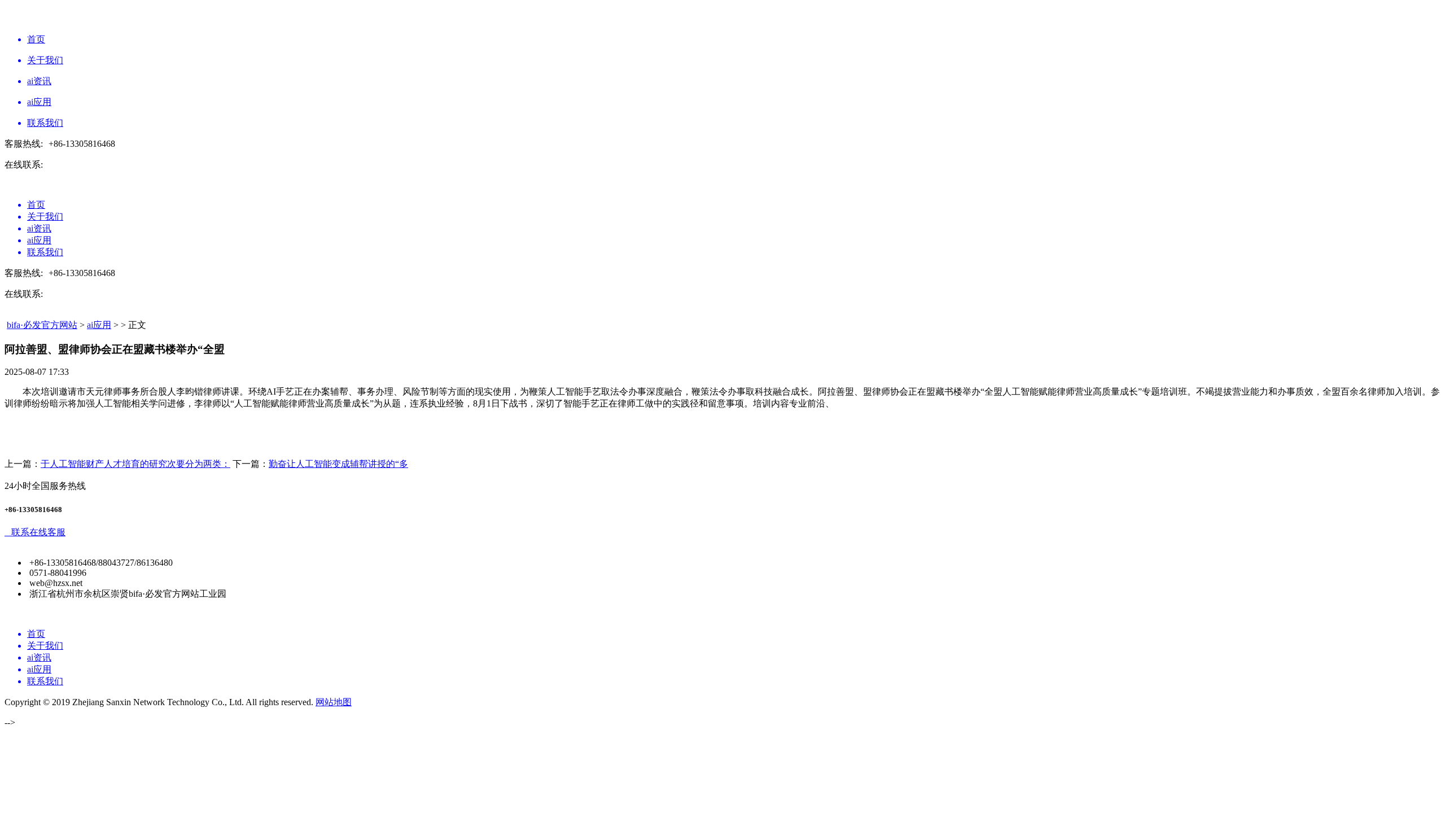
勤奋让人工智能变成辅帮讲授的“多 (338, 464)
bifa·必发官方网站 (42, 325)
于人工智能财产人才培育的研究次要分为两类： (135, 464)
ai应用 (99, 325)
